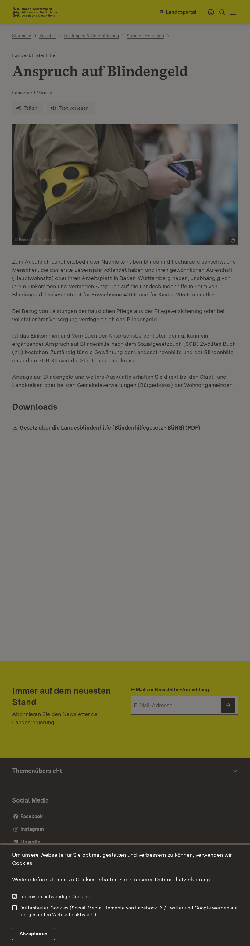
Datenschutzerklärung (182, 879)
